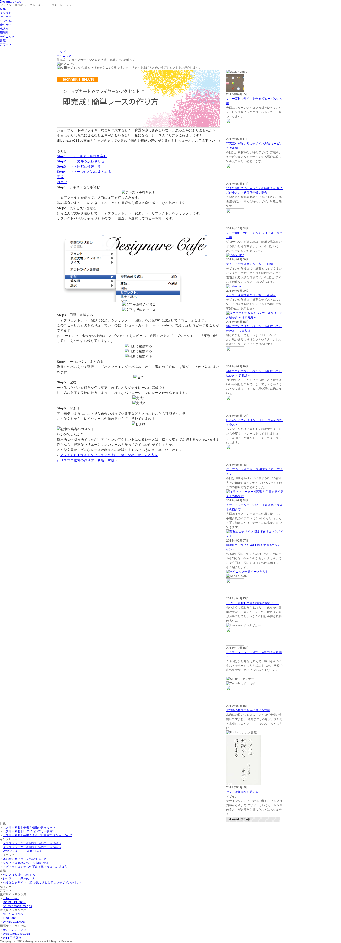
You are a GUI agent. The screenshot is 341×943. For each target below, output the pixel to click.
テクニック (7, 36)
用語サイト (7, 32)
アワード (6, 44)
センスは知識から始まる (242, 791)
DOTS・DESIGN (14, 902)
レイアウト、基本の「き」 (20, 878)
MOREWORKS (13, 914)
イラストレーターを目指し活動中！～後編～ (32, 843)
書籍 (3, 40)
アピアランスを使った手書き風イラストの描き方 (35, 866)
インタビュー (9, 13)
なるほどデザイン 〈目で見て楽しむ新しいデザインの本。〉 (43, 882)
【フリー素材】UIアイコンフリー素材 (28, 831)
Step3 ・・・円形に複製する (79, 166)
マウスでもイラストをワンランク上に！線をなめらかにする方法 (109, 455)
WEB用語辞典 (12, 937)
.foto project (11, 898)
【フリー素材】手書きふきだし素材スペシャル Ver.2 (37, 835)
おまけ (62, 182)
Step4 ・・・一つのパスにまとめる (84, 171)
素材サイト (7, 24)
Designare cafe (10, 1)
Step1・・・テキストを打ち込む (82, 156)
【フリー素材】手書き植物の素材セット (252, 603)
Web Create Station (16, 933)
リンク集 (6, 20)
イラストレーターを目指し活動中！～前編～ (32, 847)
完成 (60, 177)
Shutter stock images (17, 906)
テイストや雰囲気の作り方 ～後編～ (251, 295)
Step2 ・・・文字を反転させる (80, 161)
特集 (3, 9)
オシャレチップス (14, 929)
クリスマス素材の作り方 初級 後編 (25, 863)
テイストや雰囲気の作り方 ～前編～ (251, 264)
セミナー (6, 17)
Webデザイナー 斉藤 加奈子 (22, 851)
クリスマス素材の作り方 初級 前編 (85, 460)
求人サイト (7, 28)
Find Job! (9, 918)
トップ (61, 51)
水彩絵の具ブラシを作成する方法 (248, 710)
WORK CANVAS (14, 922)
